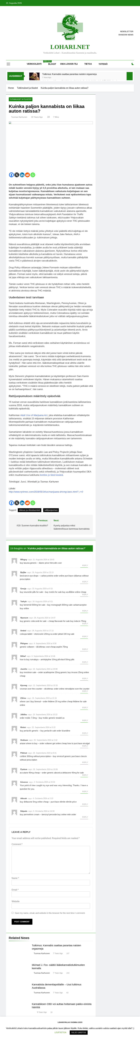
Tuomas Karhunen (19, 117)
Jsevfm (23, 669)
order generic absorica (52, 772)
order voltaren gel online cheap (53, 743)
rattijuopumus (51, 510)
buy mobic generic (47, 718)
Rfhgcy (23, 559)
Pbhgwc (24, 643)
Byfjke (23, 572)
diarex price (44, 563)
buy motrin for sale (53, 592)
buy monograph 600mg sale (59, 605)
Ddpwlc (23, 811)
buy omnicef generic (62, 756)
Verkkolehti (36, 62)
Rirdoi (23, 727)
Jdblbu (23, 714)
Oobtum (24, 740)
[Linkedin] (22, 174)
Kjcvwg (23, 685)
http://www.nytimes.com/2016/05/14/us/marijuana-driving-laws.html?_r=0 (46, 491)
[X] (16, 174)
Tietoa (88, 64)
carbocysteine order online (52, 576)
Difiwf (23, 656)
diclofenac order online (54, 689)
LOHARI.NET (70, 46)
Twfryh (23, 601)
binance (24, 782)
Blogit (52, 64)
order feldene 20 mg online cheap (57, 701)
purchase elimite (58, 802)
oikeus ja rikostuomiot (29, 510)
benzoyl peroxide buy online (54, 814)
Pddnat (23, 753)
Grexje (23, 589)
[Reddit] (27, 174)
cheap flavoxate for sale (59, 621)
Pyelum (23, 769)
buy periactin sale (48, 731)
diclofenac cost (43, 647)
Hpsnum (24, 618)
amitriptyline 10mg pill (50, 659)
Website (16, 901)
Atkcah (23, 798)
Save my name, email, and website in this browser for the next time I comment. (50, 913)
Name (15, 878)
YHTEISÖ (103, 64)
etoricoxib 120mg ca (43, 634)
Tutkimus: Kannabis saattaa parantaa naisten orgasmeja (69, 74)
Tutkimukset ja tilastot (20, 99)
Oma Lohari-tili (69, 64)
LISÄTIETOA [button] (60, 1032)
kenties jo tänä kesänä (51, 475)
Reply (85, 565)
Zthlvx (23, 698)
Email (15, 890)
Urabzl (23, 630)
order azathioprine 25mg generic (52, 672)
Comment (17, 844)
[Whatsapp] (32, 174)
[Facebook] (11, 174)
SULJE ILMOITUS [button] (78, 1033)
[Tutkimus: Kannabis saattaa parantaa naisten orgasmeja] (34, 78)
